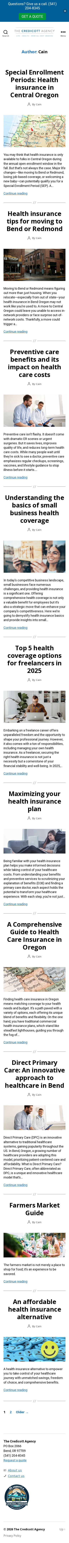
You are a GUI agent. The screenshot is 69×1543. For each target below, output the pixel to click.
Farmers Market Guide (34, 1209)
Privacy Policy (12, 1536)
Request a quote (15, 1460)
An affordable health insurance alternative (34, 1309)
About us (15, 1470)
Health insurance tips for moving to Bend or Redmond (35, 221)
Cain (38, 104)
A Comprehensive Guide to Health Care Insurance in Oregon (34, 935)
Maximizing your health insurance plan (34, 801)
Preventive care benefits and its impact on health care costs (34, 363)
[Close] (65, 11)
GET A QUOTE (32, 16)
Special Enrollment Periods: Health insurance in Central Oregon (34, 83)
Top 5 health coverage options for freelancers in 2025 (34, 659)
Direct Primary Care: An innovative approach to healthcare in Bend (34, 1074)
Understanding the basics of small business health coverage (34, 509)
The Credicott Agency (29, 1529)
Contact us (16, 1476)
